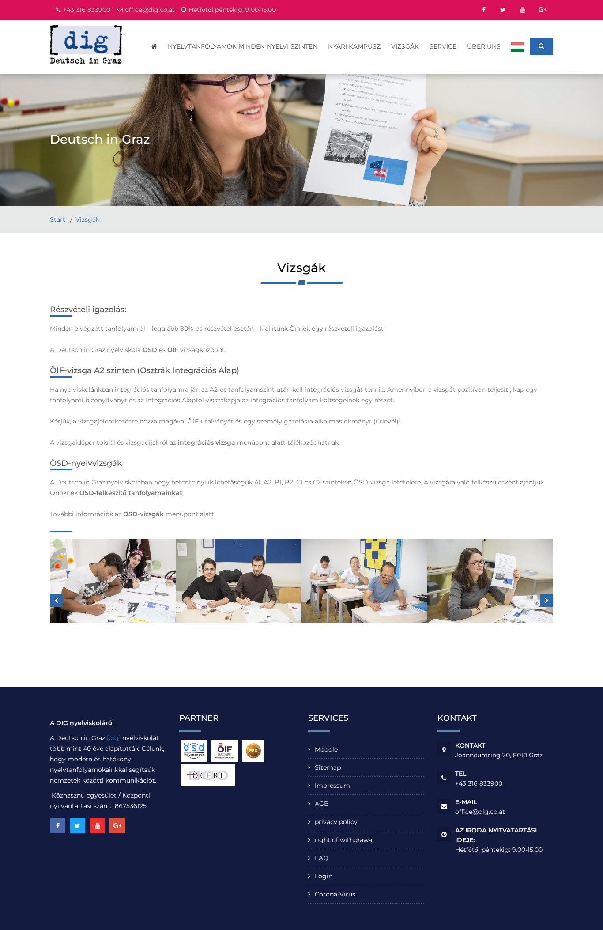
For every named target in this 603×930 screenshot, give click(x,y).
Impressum (332, 786)
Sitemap (328, 767)
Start (58, 219)
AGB (322, 804)
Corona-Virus (335, 894)
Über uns (484, 46)
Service (443, 46)
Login (323, 876)
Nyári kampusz (354, 46)
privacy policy (336, 822)
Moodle (326, 749)
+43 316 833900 (86, 10)
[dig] (114, 738)
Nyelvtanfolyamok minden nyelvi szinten (242, 46)
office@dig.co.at (150, 10)
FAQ (321, 858)
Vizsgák (405, 46)
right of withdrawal (344, 840)
